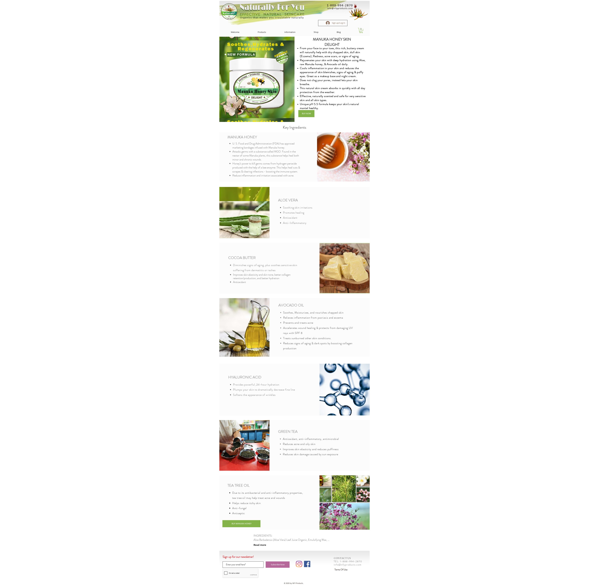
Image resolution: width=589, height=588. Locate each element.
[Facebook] (307, 564)
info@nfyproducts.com (347, 564)
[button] (261, 32)
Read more (260, 544)
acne (267, 498)
